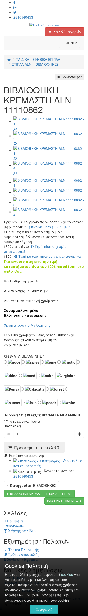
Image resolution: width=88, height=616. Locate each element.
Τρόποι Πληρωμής (23, 549)
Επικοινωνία (14, 525)
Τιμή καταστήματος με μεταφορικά (49, 256)
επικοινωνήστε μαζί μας (49, 226)
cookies (67, 574)
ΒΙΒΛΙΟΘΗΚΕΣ (33, 485)
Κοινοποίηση (71, 76)
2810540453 (23, 17)
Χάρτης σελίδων (21, 530)
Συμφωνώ (44, 609)
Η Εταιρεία (13, 520)
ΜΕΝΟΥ (72, 42)
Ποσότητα (12, 426)
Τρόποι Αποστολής (23, 554)
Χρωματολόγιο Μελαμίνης (27, 325)
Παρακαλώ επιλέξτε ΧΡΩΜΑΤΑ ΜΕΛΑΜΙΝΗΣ (42, 414)
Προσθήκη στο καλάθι (36, 447)
